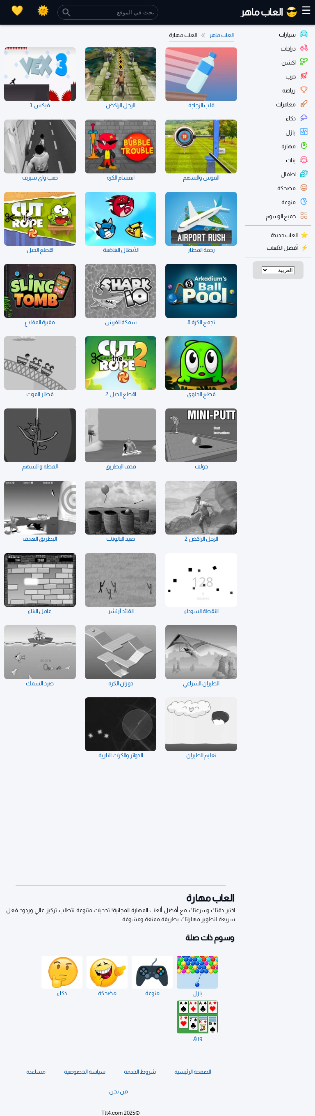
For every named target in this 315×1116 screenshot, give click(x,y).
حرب (290, 76)
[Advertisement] (120, 825)
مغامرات (286, 104)
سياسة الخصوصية (84, 1071)
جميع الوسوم (281, 216)
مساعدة (36, 1071)
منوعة (288, 202)
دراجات (288, 48)
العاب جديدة (284, 235)
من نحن (118, 1091)
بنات (291, 160)
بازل (290, 132)
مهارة (288, 146)
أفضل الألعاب (282, 247)
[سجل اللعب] (17, 10)
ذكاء (291, 118)
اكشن (288, 62)
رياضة (289, 90)
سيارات (287, 34)
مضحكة (286, 188)
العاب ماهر (221, 35)
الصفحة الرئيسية (192, 1071)
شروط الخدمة (140, 1071)
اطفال (288, 174)
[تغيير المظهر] (43, 10)
